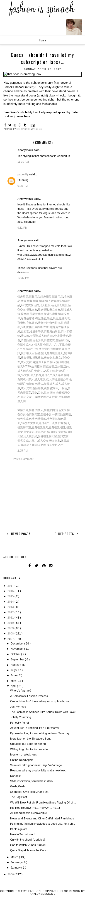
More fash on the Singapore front (30, 738)
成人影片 (35, 375)
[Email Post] (32, 125)
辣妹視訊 (43, 309)
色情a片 (44, 423)
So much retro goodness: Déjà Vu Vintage (36, 765)
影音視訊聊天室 (47, 436)
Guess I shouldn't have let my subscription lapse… (41, 701)
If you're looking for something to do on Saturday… (41, 733)
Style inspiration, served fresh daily (31, 781)
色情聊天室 (62, 340)
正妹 (66, 366)
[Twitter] (36, 565)
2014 (11, 601)
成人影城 (51, 379)
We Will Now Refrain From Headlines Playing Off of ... (43, 802)
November (17, 648)
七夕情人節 (36, 344)
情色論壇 (48, 366)
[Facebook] (29, 565)
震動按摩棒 (36, 314)
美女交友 (54, 309)
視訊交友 (31, 309)
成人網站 (44, 335)
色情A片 (47, 375)
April (14, 686)
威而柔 (38, 327)
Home (42, 40)
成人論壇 (58, 375)
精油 (52, 327)
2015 (11, 596)
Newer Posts (20, 533)
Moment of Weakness (23, 754)
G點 (37, 318)
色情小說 (22, 344)
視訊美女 (37, 357)
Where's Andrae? (20, 690)
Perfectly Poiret (19, 722)
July (13, 670)
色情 (46, 344)
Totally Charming (20, 717)
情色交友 (49, 340)
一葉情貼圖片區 (41, 397)
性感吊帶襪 (36, 331)
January (16, 867)
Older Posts (65, 533)
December (17, 643)
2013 (11, 607)
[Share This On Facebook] (6, 125)
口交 (40, 392)
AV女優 (25, 375)
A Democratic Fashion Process (29, 696)
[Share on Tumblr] (25, 125)
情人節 (25, 335)
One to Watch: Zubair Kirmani (28, 845)
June (14, 675)
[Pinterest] (44, 565)
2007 (11, 639)
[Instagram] (51, 565)
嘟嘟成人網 (27, 445)
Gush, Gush (17, 786)
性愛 (55, 397)
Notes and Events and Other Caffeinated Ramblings (42, 818)
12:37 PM (23, 278)
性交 (46, 392)
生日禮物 (37, 366)
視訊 (61, 397)
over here (23, 116)
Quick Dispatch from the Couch (29, 850)
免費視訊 (54, 427)
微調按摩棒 (51, 314)
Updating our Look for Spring (28, 743)
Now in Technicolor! (22, 834)
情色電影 (44, 349)
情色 (31, 410)
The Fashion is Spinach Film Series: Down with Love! (42, 712)
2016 (11, 591)
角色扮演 (54, 322)
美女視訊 (62, 305)
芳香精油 (61, 327)
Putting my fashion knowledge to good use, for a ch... (42, 823)
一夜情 (63, 388)
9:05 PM (22, 185)
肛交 (34, 392)
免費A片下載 (30, 349)
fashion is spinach (43, 891)
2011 (11, 617)
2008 (11, 633)
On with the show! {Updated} (27, 839)
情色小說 (22, 418)
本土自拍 (44, 362)
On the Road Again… (23, 760)
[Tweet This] (10, 125)
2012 (11, 612)
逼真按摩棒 (27, 318)
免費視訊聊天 (55, 353)
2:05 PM (22, 450)
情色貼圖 (26, 340)
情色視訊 (40, 353)
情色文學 (37, 340)
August (15, 665)
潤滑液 (30, 327)
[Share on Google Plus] (20, 125)
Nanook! (15, 776)
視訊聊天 (52, 432)
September (18, 659)
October (16, 654)
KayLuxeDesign (42, 893)
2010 (11, 622)
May (14, 680)
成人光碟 (26, 388)
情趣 (23, 301)
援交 (53, 392)
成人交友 (26, 362)
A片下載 (60, 344)
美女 (58, 357)
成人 (58, 383)
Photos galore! (19, 829)
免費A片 (39, 370)
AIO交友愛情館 (30, 305)
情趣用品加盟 (52, 331)
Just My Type (18, 706)
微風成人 (49, 383)
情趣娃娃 (43, 322)
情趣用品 (22, 296)
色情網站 (55, 349)
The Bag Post (18, 797)
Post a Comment (23, 459)
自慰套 (25, 331)
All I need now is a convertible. (29, 813)
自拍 (35, 362)
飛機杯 (21, 322)
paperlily (23, 174)
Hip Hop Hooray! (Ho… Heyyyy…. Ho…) (35, 807)
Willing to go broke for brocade (29, 749)
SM (23, 327)
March (15, 857)
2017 (11, 585)
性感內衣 (64, 318)
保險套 (30, 383)
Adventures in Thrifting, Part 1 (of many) (34, 728)
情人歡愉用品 (53, 301)
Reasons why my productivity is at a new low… (39, 770)
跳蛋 (43, 318)
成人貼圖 (40, 445)
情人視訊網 (57, 362)
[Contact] (56, 565)
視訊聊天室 (27, 353)
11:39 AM (23, 161)
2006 (11, 874)
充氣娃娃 (31, 322)
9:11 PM (22, 227)
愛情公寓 (63, 379)
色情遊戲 (37, 388)
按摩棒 (25, 314)
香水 (46, 327)
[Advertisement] (43, 495)
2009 (11, 628)
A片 (51, 344)
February (16, 862)
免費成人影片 (25, 379)
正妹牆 (59, 366)
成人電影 (39, 379)
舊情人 (39, 383)
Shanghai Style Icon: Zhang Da (29, 791)
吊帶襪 (34, 335)
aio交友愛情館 (29, 423)
